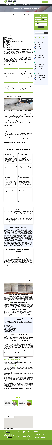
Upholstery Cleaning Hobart (27, 437)
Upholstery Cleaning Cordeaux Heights (40, 79)
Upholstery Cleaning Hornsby (39, 42)
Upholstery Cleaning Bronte (39, 46)
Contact (29, 4)
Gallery (23, 4)
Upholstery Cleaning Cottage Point (40, 75)
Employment (17, 436)
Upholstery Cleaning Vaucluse (39, 82)
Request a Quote (45, 1)
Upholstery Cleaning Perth (26, 439)
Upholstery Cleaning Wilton (39, 44)
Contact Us (17, 435)
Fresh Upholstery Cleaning (8, 94)
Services (7, 4)
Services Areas (14, 4)
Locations (10, 4)
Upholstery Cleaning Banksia (39, 71)
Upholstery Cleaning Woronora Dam (40, 73)
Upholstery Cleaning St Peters (39, 48)
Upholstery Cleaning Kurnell (39, 55)
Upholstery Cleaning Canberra (27, 435)
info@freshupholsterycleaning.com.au (40, 437)
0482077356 (36, 1)
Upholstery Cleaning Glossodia (39, 53)
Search (36, 31)
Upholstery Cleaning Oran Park (39, 64)
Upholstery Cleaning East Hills (39, 51)
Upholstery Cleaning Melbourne (27, 432)
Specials (26, 4)
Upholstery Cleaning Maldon (39, 66)
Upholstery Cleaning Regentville (39, 68)
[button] (31, 403)
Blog (17, 4)
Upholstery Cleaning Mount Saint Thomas (41, 77)
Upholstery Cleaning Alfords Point (39, 57)
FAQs (20, 4)
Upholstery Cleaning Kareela (39, 40)
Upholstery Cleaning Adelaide (27, 436)
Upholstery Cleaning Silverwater (39, 62)
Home (4, 4)
